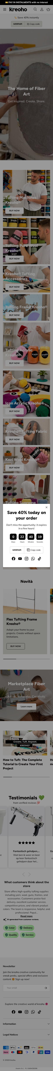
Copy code (36, 550)
